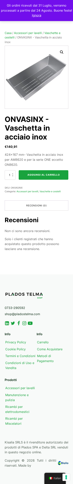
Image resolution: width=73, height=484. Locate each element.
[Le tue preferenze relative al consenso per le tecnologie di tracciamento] (66, 477)
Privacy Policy (15, 342)
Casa (8, 33)
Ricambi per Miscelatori (14, 421)
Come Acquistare (49, 349)
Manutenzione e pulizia (17, 397)
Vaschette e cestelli (50, 191)
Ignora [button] (36, 15)
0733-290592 (15, 308)
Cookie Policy (15, 349)
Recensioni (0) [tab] (36, 205)
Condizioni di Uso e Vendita (19, 365)
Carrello (43, 342)
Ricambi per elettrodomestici (17, 409)
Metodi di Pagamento (45, 358)
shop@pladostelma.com (22, 314)
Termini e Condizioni (20, 356)
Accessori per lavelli (28, 33)
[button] (61, 52)
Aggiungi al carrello (43, 174)
